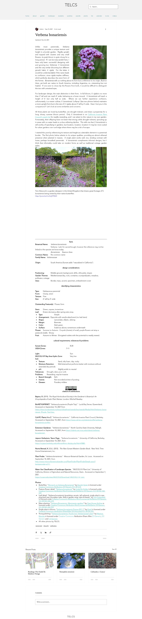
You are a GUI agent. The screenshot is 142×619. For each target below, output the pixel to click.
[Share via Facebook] (36, 532)
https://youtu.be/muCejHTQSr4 (46, 196)
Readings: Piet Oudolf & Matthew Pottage (36, 573)
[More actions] (105, 29)
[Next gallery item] (104, 167)
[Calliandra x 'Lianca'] (102, 560)
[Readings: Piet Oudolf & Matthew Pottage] (40, 560)
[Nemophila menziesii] (71, 560)
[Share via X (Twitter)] (41, 532)
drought (46, 526)
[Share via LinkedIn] (46, 532)
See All (114, 549)
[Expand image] (65, 167)
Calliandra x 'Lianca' (98, 572)
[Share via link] (50, 532)
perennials (39, 526)
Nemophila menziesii (66, 572)
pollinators (53, 526)
